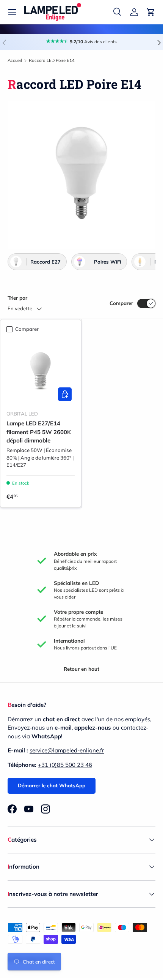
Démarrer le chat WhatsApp (51, 785)
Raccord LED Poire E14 (52, 60)
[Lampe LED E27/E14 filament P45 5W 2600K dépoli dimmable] (40, 370)
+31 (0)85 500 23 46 (65, 764)
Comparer (121, 303)
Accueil (15, 60)
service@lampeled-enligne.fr (67, 750)
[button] (151, 12)
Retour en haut (81, 669)
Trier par (17, 298)
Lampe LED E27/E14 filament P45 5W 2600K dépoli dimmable (38, 432)
